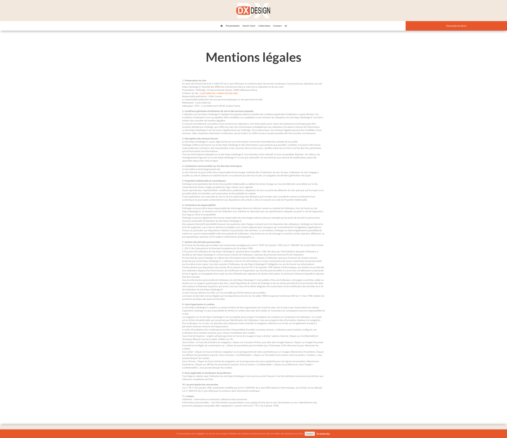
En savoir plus (323, 433)
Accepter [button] (309, 433)
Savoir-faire (249, 26)
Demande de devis (456, 26)
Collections (264, 26)
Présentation (233, 26)
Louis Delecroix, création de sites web (219, 93)
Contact (277, 26)
